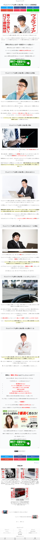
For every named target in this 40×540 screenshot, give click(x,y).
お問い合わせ (20, 532)
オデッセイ (33, 529)
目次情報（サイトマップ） (33, 532)
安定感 (21, 451)
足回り (24, 451)
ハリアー (20, 529)
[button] (37, 250)
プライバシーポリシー (7, 532)
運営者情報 (20, 534)
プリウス (6, 531)
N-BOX (20, 531)
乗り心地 (16, 451)
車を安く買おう (33, 531)
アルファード (7, 529)
